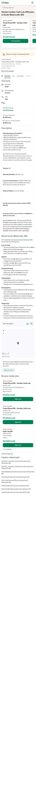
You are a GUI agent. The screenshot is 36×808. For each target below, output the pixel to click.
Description (20, 76)
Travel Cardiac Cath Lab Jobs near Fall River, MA (15, 492)
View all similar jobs (7, 453)
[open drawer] (32, 2)
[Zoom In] (3, 330)
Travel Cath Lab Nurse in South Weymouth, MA (18, 240)
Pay (13, 76)
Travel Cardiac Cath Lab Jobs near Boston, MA (15, 485)
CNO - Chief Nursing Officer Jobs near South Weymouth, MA (14, 481)
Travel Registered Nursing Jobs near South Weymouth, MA (18, 472)
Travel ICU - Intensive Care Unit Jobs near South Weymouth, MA (15, 462)
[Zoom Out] (3, 333)
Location (28, 76)
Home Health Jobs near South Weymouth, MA (15, 477)
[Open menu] (2, 76)
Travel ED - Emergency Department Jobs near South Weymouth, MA (17, 467)
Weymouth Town (8, 7)
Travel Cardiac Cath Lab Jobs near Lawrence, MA (16, 489)
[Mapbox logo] (6, 356)
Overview (7, 76)
